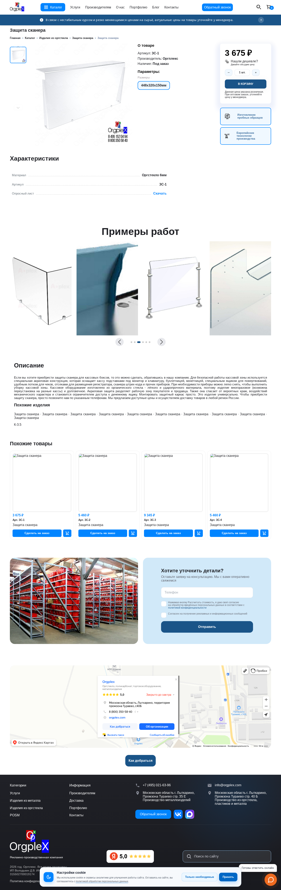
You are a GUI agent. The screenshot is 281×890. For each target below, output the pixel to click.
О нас (120, 7)
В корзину (245, 83)
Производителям (98, 7)
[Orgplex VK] (178, 814)
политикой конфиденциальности (187, 607)
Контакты (171, 7)
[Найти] (189, 856)
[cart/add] (67, 533)
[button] (119, 342)
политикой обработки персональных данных (102, 881)
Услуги (75, 7)
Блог (155, 7)
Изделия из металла (25, 800)
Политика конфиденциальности (32, 881)
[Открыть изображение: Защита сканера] (41, 334)
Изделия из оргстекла (26, 808)
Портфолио (138, 7)
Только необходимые (199, 876)
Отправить (207, 627)
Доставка (76, 800)
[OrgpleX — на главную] (29, 841)
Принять (228, 876)
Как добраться (140, 760)
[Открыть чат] (271, 880)
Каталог (56, 7)
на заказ (36, 533)
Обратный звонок (217, 7)
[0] (268, 7)
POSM (15, 815)
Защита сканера (26, 414)
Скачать (160, 193)
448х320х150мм (153, 85)
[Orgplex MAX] (189, 814)
